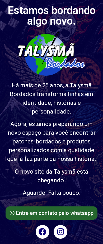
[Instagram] (60, 232)
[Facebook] (42, 232)
